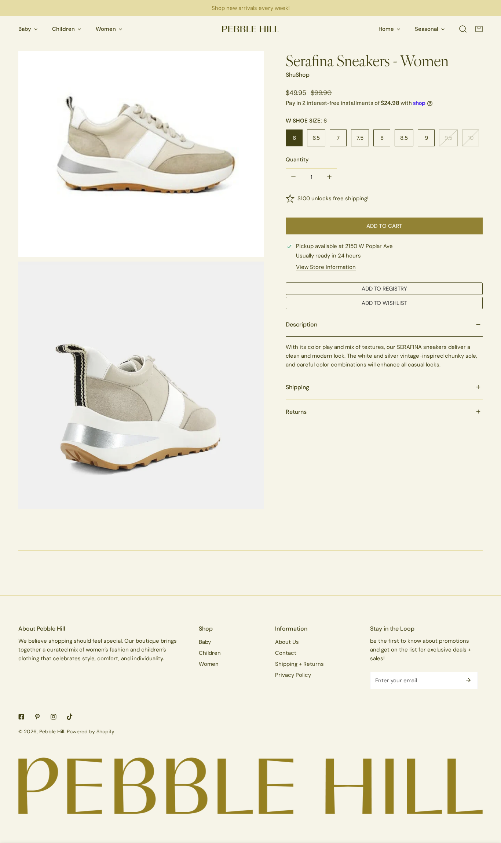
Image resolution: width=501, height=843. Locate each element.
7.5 (359, 137)
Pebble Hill (51, 731)
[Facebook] (21, 716)
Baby (205, 641)
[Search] (463, 29)
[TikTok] (70, 717)
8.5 (404, 137)
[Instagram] (53, 716)
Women (209, 663)
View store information (326, 267)
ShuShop (298, 74)
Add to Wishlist (384, 302)
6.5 (316, 137)
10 (470, 137)
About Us (287, 641)
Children (210, 652)
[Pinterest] (37, 716)
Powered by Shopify (90, 731)
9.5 (448, 137)
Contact (285, 652)
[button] (479, 29)
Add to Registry (384, 288)
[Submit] (468, 680)
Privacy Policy (293, 674)
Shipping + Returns (299, 663)
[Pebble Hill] (250, 29)
